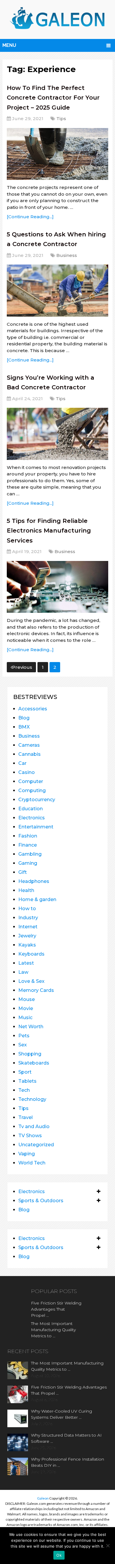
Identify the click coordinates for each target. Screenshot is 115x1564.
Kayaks (27, 945)
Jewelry (27, 936)
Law (23, 972)
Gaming (27, 863)
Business (66, 255)
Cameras (29, 745)
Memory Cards (36, 990)
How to (27, 908)
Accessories (32, 709)
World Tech (31, 1163)
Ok (59, 1555)
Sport (25, 1072)
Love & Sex (31, 981)
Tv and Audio (34, 1126)
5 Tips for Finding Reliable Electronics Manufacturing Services (49, 530)
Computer (30, 781)
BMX (24, 727)
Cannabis (29, 754)
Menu (9, 45)
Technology (32, 1099)
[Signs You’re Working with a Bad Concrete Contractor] (57, 434)
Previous (22, 667)
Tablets (27, 1081)
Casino (26, 772)
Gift (22, 872)
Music (25, 1017)
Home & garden (37, 899)
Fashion (27, 836)
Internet (27, 926)
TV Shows (30, 1135)
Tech (24, 1090)
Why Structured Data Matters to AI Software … (66, 1438)
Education (30, 808)
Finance (27, 845)
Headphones (33, 881)
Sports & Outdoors (40, 1200)
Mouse (26, 999)
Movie (25, 1008)
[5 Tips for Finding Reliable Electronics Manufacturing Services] (57, 587)
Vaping (26, 1154)
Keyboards (31, 954)
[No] (108, 1545)
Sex (22, 1045)
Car (22, 763)
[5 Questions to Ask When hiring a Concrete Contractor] (57, 290)
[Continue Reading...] (30, 216)
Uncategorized (36, 1144)
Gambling (30, 854)
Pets (23, 1035)
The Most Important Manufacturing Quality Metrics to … (53, 1329)
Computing (32, 790)
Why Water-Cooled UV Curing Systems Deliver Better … (61, 1414)
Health (26, 890)
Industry (28, 917)
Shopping (29, 1054)
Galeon (43, 1498)
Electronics (31, 818)
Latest (26, 963)
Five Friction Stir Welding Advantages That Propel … (56, 1309)
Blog (23, 718)
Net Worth (30, 1026)
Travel (25, 1117)
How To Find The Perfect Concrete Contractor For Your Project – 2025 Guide (53, 97)
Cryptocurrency (36, 799)
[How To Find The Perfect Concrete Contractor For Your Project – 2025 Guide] (57, 154)
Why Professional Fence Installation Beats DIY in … (67, 1462)
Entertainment (35, 827)
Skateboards (33, 1063)
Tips (61, 118)
